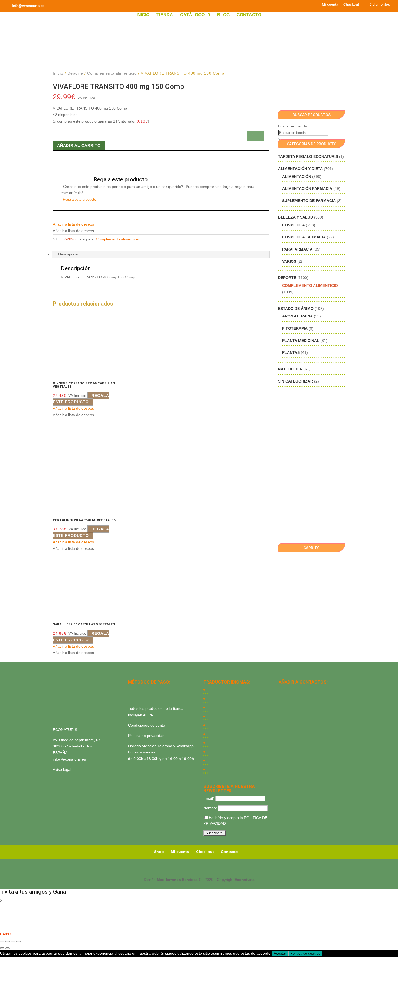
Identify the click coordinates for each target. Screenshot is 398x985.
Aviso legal (62, 769)
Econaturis (244, 879)
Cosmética (293, 225)
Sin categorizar (295, 381)
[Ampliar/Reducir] (2, 941)
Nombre (210, 808)
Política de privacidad (146, 735)
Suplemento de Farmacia (309, 200)
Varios (289, 261)
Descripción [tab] (68, 254)
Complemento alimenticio (112, 73)
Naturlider (290, 369)
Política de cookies (305, 953)
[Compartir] (13, 941)
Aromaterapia (297, 316)
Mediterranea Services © (179, 879)
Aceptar (280, 953)
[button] (73, 224)
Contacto (249, 15)
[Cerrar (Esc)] (18, 941)
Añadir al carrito (79, 145)
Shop (159, 851)
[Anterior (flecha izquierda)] (2, 948)
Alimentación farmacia (307, 188)
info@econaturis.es (69, 759)
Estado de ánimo (296, 308)
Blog (223, 15)
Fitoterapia (295, 328)
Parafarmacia (297, 249)
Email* (208, 798)
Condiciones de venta (146, 725)
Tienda (164, 15)
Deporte (75, 73)
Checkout (351, 5)
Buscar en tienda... (294, 126)
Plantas (291, 352)
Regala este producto (79, 199)
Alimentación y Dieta (300, 168)
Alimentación (296, 176)
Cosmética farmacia (304, 237)
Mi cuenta (330, 5)
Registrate (9, 926)
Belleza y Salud (295, 217)
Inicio (142, 15)
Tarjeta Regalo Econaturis (308, 156)
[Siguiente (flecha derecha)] (7, 948)
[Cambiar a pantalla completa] (7, 941)
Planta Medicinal (300, 340)
